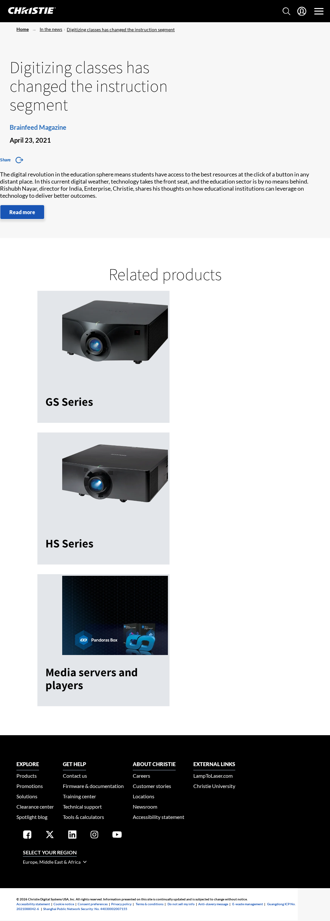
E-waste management (247, 904)
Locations (143, 796)
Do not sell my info (181, 904)
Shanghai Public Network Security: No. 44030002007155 (85, 909)
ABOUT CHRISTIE (154, 764)
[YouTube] (117, 836)
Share (5, 160)
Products (26, 776)
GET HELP (74, 764)
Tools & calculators (83, 817)
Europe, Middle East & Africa (52, 862)
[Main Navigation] (319, 11)
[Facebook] (27, 836)
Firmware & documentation (93, 786)
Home (22, 29)
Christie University (214, 786)
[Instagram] (94, 836)
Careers (141, 776)
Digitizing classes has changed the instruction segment (121, 29)
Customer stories (152, 786)
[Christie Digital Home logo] (28, 11)
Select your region (50, 852)
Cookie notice (63, 904)
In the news (51, 29)
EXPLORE (27, 764)
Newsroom (145, 806)
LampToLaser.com (213, 776)
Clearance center (35, 806)
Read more (22, 212)
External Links (214, 764)
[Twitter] (49, 836)
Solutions (26, 796)
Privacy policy (121, 904)
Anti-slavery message (213, 904)
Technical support (82, 806)
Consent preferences (93, 904)
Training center (79, 796)
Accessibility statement (158, 817)
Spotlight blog (31, 817)
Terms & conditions (149, 904)
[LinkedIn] (72, 836)
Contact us (75, 776)
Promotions (29, 786)
